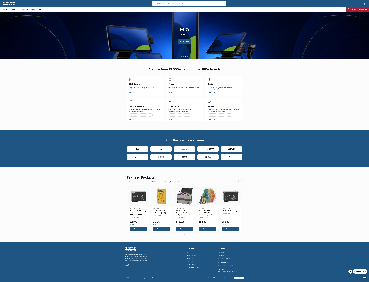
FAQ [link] (188, 252)
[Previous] (236, 181)
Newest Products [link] (36, 9)
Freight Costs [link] (191, 261)
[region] (184, 35)
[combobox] (189, 3)
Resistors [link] (172, 115)
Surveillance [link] (212, 115)
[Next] (240, 181)
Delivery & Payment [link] (193, 258)
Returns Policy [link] (191, 264)
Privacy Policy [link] (212, 278)
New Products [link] (191, 255)
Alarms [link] (229, 115)
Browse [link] (132, 92)
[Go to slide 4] (187, 56)
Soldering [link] (143, 115)
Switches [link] (187, 115)
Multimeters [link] (133, 115)
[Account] (364, 3)
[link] (9, 3)
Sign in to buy (138, 229)
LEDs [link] (179, 115)
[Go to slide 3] (185, 56)
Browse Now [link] (184, 41)
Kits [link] (150, 115)
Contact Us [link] (221, 255)
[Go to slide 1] (181, 56)
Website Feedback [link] (224, 258)
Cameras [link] (221, 115)
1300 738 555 (225, 262)
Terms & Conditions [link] (193, 267)
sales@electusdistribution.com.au (230, 266)
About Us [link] (24, 9)
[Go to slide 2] (183, 56)
